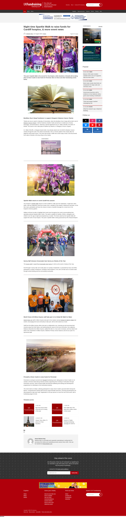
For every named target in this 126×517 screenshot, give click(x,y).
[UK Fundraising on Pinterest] (99, 125)
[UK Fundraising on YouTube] (92, 125)
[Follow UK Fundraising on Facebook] (99, 121)
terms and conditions (62, 469)
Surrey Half (29, 264)
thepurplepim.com (47, 443)
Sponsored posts (81, 11)
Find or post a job (49, 502)
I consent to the (58, 469)
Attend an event (48, 504)
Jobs (101, 11)
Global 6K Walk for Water (67, 320)
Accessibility (38, 511)
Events (92, 11)
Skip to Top (26, 511)
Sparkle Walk (34, 203)
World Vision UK (28, 320)
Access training (48, 500)
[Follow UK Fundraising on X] (86, 121)
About (72, 4)
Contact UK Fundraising (80, 4)
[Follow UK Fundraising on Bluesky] (86, 125)
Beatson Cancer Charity (30, 123)
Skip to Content (32, 511)
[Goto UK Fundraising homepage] (40, 5)
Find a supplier (48, 495)
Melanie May (29, 33)
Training (96, 11)
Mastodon (2, 516)
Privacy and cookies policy (47, 511)
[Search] (100, 5)
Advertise (68, 4)
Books (32, 11)
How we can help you (50, 493)
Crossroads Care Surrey (45, 264)
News (25, 11)
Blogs (28, 11)
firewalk (45, 380)
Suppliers (74, 11)
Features (88, 11)
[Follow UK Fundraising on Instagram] (92, 121)
